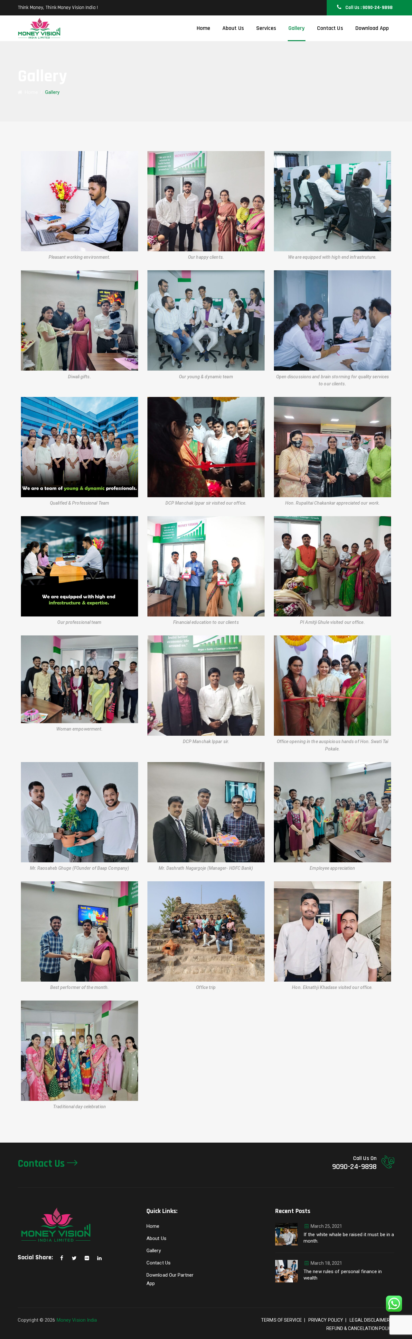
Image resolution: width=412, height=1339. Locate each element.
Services (266, 28)
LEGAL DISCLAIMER (370, 1320)
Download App (372, 28)
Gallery (296, 28)
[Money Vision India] (39, 28)
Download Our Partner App (169, 1279)
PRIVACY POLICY (325, 1320)
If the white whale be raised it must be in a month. (349, 1238)
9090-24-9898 (354, 1167)
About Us (233, 28)
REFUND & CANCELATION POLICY (360, 1328)
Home (203, 28)
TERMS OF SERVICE (281, 1320)
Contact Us (330, 28)
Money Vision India (77, 1320)
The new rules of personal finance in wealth (343, 1275)
